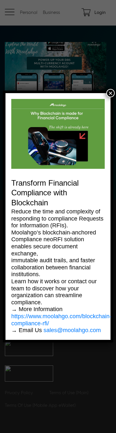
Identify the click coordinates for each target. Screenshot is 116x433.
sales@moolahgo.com (72, 330)
